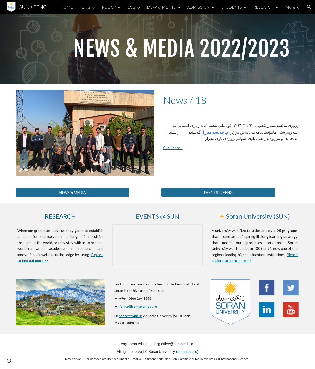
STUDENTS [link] (231, 7)
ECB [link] (131, 7)
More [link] (290, 7)
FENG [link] (84, 7)
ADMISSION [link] (198, 7)
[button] (309, 7)
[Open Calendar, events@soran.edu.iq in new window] (193, 230)
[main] (181, 48)
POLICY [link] (109, 7)
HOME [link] (66, 7)
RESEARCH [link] (263, 7)
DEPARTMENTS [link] (161, 7)
